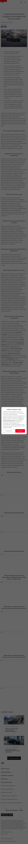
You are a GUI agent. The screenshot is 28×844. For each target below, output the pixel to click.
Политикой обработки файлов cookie (13, 419)
